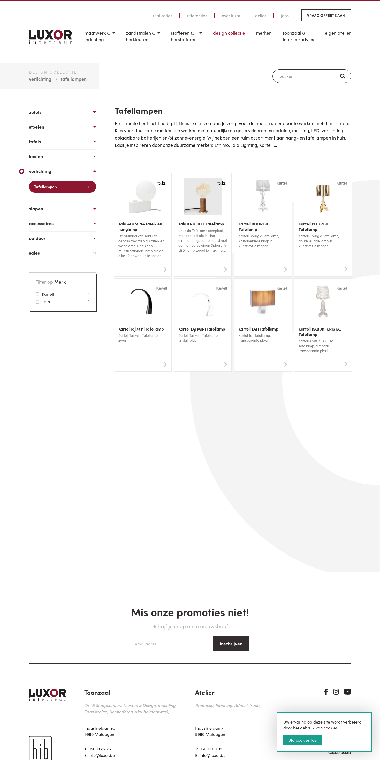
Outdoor (37, 238)
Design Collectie (229, 33)
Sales (62, 253)
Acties (260, 15)
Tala (65, 301)
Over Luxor (231, 15)
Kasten (36, 156)
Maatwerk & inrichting (97, 36)
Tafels (35, 141)
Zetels (35, 112)
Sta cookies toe (302, 740)
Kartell (65, 294)
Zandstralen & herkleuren (140, 36)
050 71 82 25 (99, 748)
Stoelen (36, 126)
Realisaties (162, 15)
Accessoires (41, 223)
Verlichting (40, 171)
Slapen (36, 208)
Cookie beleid (339, 752)
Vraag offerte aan (326, 15)
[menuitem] (100, 39)
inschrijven (231, 643)
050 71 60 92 (210, 748)
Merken (264, 33)
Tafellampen (61, 186)
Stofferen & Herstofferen (184, 36)
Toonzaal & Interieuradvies (298, 36)
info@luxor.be (102, 755)
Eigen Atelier (338, 33)
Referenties (197, 15)
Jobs (285, 15)
